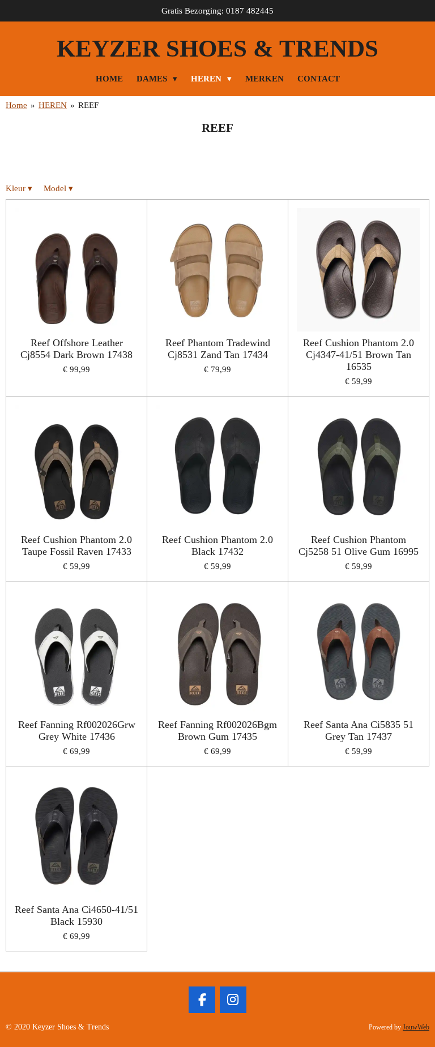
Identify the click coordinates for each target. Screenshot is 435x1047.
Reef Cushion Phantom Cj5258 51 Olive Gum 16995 (358, 545)
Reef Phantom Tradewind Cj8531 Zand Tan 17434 (217, 348)
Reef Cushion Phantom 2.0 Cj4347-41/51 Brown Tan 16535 (358, 354)
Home (16, 105)
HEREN (53, 105)
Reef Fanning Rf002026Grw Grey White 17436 (76, 730)
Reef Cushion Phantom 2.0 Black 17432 (217, 545)
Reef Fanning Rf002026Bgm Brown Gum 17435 (217, 730)
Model (58, 188)
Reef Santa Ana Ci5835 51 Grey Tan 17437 (358, 730)
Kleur (19, 188)
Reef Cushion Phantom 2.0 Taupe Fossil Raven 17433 (76, 545)
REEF (88, 105)
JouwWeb (416, 1027)
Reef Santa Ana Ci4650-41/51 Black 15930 (76, 915)
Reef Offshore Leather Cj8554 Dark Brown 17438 (76, 348)
